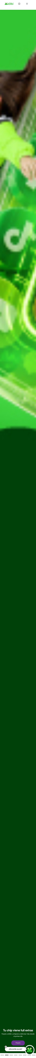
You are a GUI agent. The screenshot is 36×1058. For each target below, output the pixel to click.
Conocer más (20, 1041)
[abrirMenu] (27, 4)
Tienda (22, 4)
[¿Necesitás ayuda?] (29, 1050)
